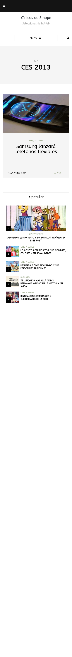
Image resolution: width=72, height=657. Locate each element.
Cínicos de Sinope (36, 18)
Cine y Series (36, 234)
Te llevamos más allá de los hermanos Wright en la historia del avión (41, 283)
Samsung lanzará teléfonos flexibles (36, 149)
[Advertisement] (36, 494)
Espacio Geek (36, 141)
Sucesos (25, 277)
